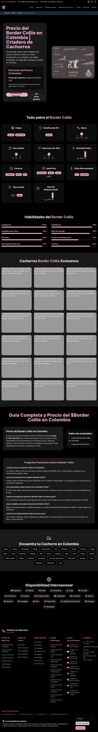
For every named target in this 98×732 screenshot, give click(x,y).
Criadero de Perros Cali (56, 655)
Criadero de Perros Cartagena (56, 665)
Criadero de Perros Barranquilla (56, 660)
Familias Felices (50, 7)
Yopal (60, 563)
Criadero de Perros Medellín (56, 645)
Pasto (74, 553)
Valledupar (39, 563)
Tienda (94, 7)
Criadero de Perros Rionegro (56, 701)
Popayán (92, 553)
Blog (78, 7)
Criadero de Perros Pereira (56, 676)
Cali (56, 549)
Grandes (20, 13)
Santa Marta (71, 558)
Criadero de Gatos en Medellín (7, 650)
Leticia (13, 553)
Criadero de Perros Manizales (56, 691)
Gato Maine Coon (39, 651)
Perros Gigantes (23, 657)
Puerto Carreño (10, 558)
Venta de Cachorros (65, 7)
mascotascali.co (41, 714)
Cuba (70, 591)
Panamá (8, 601)
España (25, 596)
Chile (42, 591)
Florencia (83, 549)
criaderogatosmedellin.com (58, 714)
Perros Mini (21, 645)
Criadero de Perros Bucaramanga (56, 671)
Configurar (80, 718)
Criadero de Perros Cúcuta (56, 696)
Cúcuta (74, 549)
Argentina (16, 591)
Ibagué (92, 549)
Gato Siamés (38, 645)
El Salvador (10, 596)
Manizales (23, 553)
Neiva (67, 553)
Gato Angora (38, 660)
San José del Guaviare (56, 558)
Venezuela (49, 607)
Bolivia (29, 591)
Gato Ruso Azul (39, 663)
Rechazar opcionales (82, 723)
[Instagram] (89, 2)
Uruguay (89, 601)
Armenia (14, 549)
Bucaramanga (46, 549)
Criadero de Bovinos (8, 658)
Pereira (83, 553)
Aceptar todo (80, 728)
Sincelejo (82, 558)
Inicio (32, 7)
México (89, 596)
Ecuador (82, 591)
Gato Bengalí (38, 648)
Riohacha (31, 558)
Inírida (5, 553)
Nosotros (39, 7)
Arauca (5, 549)
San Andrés (41, 558)
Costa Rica (56, 591)
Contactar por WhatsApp (16, 95)
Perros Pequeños (23, 648)
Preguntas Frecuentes (80, 444)
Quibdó (21, 558)
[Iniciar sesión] (95, 2)
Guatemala (59, 596)
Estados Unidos (41, 596)
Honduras (75, 596)
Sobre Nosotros (6, 664)
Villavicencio (50, 563)
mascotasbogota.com (8, 714)
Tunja (91, 558)
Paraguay (22, 601)
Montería (58, 553)
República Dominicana (70, 601)
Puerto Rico (49, 601)
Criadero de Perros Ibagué (56, 686)
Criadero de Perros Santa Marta (56, 681)
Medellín (33, 553)
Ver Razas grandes (36, 97)
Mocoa (49, 553)
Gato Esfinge (38, 657)
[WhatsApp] (92, 2)
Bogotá (35, 549)
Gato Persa (37, 642)
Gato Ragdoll (38, 654)
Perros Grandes (23, 654)
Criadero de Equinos (8, 655)
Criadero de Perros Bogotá (56, 650)
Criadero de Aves (7, 661)
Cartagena (64, 549)
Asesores (86, 7)
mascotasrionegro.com (26, 714)
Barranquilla (25, 549)
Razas (13, 13)
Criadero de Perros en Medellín (7, 645)
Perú (36, 601)
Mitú (41, 553)
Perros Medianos (23, 651)
